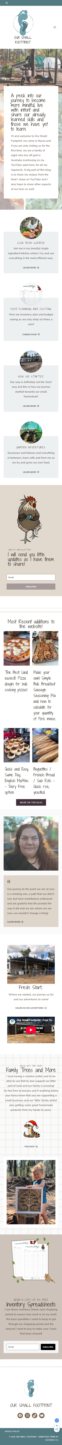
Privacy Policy (12, 1431)
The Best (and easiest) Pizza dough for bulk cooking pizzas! (16, 681)
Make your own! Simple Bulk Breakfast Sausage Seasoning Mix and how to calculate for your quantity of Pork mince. (44, 696)
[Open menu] (54, 27)
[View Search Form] (7, 3)
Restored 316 (52, 1440)
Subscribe (31, 586)
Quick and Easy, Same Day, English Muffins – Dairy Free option (17, 780)
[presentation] (17, 648)
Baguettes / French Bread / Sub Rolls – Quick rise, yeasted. (44, 780)
